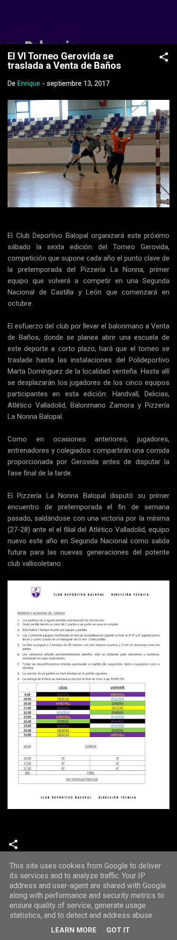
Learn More (74, 930)
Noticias (43, 847)
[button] (163, 58)
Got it (118, 930)
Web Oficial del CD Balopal (88, 21)
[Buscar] (163, 19)
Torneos (81, 847)
